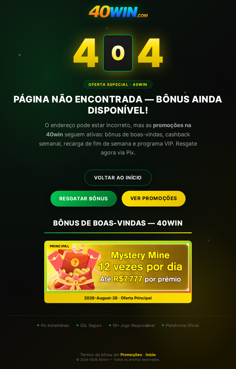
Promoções (131, 354)
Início (151, 354)
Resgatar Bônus (83, 198)
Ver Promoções (153, 198)
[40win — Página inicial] (118, 12)
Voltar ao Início (118, 177)
